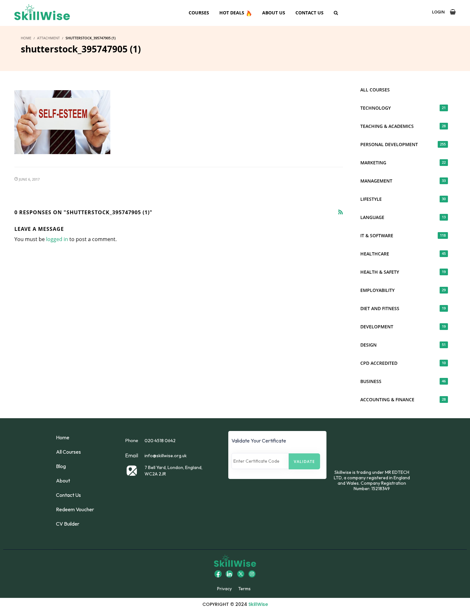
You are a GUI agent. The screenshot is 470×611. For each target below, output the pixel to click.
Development (403, 327)
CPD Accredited (403, 363)
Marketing (403, 163)
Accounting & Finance (403, 399)
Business (403, 381)
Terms (244, 588)
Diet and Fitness (403, 308)
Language (403, 217)
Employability (403, 290)
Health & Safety (403, 272)
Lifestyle (403, 199)
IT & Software (403, 235)
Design (403, 345)
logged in (57, 239)
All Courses (375, 90)
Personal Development (403, 144)
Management (403, 181)
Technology (403, 108)
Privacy (224, 588)
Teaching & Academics (403, 126)
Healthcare (403, 254)
